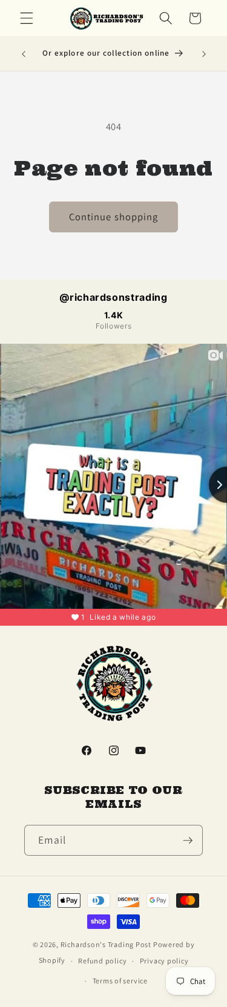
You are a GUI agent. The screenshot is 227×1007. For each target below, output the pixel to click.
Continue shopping (114, 216)
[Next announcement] (204, 54)
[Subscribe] (187, 840)
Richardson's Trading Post (106, 944)
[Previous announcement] (23, 54)
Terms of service (120, 980)
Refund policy (102, 960)
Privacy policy (164, 960)
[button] (26, 18)
